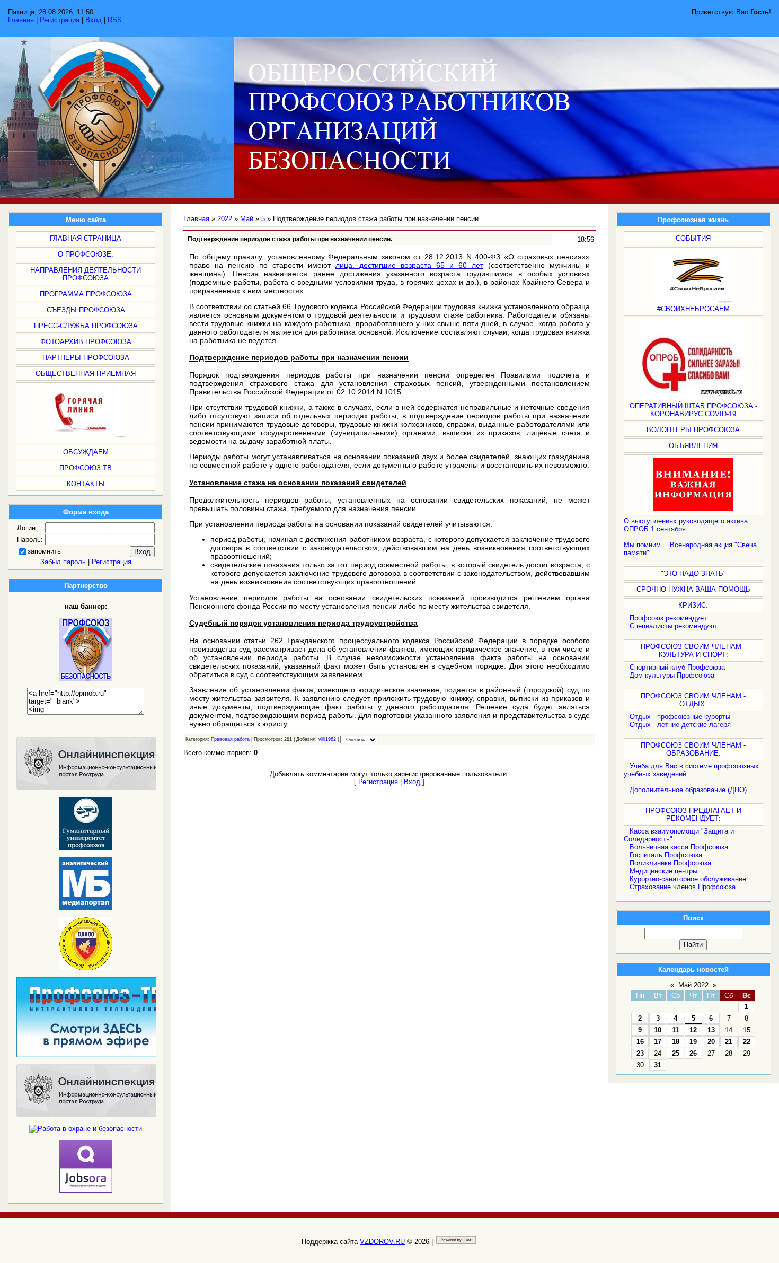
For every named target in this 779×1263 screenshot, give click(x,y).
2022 (224, 219)
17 (657, 1042)
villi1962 (327, 739)
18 (675, 1042)
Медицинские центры (663, 871)
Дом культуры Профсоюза (672, 675)
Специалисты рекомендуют (674, 626)
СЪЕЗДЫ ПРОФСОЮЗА (86, 310)
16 (640, 1042)
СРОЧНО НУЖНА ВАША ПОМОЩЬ (693, 589)
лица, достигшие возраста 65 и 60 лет (409, 265)
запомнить (44, 551)
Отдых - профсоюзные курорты (680, 717)
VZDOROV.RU (382, 1242)
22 (746, 1042)
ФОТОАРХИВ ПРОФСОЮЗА (85, 342)
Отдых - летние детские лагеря (680, 725)
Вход (93, 20)
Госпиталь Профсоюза (666, 855)
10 (657, 1030)
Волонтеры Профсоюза (693, 430)
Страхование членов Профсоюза (683, 887)
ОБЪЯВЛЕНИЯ (693, 446)
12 (693, 1030)
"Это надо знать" (693, 573)
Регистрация (59, 20)
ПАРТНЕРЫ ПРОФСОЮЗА (85, 358)
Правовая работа (230, 739)
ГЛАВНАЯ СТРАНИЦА (85, 238)
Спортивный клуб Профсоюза (677, 667)
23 (640, 1053)
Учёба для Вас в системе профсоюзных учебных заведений (691, 770)
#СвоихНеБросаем (693, 309)
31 (657, 1065)
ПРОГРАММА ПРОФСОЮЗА (86, 294)
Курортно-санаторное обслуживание (688, 879)
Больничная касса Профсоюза (679, 847)
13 (711, 1030)
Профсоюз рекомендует (668, 618)
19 (693, 1042)
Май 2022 (693, 985)
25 (675, 1053)
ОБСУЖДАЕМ (86, 452)
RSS (115, 20)
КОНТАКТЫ (86, 484)
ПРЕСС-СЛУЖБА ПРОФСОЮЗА (86, 326)
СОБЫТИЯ (693, 238)
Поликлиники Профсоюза (670, 863)
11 (675, 1030)
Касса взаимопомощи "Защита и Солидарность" (679, 835)
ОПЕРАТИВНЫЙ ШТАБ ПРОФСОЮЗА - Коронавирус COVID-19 (693, 410)
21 (728, 1042)
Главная (21, 20)
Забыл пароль (63, 562)
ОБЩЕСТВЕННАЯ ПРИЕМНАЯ (86, 374)
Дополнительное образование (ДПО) (688, 790)
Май (246, 219)
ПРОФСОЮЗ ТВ (85, 468)
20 (711, 1042)
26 (693, 1053)
